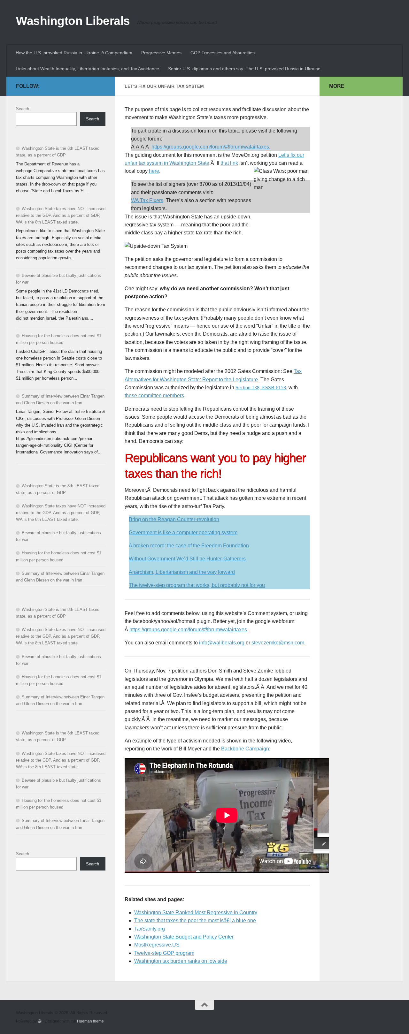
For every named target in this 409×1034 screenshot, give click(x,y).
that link (229, 163)
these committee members (154, 395)
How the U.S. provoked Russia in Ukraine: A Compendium (74, 52)
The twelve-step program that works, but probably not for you (197, 585)
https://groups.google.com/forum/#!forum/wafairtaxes (210, 146)
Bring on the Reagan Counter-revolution (174, 519)
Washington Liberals (73, 20)
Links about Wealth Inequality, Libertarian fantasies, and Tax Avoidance (87, 68)
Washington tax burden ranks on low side (180, 961)
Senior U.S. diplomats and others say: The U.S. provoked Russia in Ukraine (244, 68)
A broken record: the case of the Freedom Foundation (189, 545)
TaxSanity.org (149, 928)
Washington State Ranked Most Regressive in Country (195, 912)
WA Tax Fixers (147, 200)
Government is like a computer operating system (183, 532)
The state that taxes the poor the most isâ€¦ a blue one (195, 920)
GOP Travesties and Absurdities (222, 52)
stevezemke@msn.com (277, 642)
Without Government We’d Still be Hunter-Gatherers (187, 558)
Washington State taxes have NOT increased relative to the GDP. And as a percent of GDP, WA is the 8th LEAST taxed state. (60, 215)
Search (22, 108)
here (154, 171)
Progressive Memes (161, 52)
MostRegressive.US (157, 944)
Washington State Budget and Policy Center (184, 936)
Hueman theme (90, 1021)
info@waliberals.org (221, 642)
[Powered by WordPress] (40, 1021)
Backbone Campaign (245, 748)
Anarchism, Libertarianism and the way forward (182, 572)
